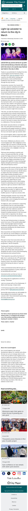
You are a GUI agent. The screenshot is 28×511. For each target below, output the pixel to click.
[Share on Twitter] (6, 45)
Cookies (14, 505)
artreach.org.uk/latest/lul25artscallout (11, 276)
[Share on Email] (13, 45)
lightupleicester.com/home (17, 289)
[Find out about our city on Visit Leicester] (14, 479)
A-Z (13, 9)
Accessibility (14, 498)
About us (14, 502)
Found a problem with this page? (14, 487)
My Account (5, 9)
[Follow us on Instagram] (19, 474)
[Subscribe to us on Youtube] (14, 474)
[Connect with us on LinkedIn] (24, 474)
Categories (5, 13)
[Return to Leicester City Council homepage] (14, 3)
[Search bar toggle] (24, 13)
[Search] (24, 5)
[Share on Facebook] (2, 45)
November (13, 18)
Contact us (14, 494)
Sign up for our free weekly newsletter (14, 491)
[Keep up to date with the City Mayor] (14, 484)
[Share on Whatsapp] (9, 45)
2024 (7, 18)
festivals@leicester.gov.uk (8, 299)
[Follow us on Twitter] (8, 474)
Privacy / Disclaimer (14, 509)
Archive (14, 13)
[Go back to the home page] (2, 18)
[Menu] (22, 9)
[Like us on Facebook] (3, 474)
